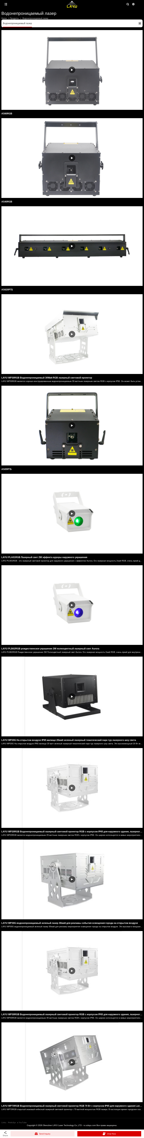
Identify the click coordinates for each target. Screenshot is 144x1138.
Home (4, 18)
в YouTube (22, 1122)
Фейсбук (12, 1122)
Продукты (14, 18)
